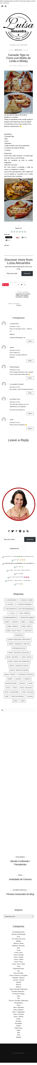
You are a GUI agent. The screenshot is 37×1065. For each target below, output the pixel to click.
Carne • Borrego (19, 955)
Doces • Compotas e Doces (19, 666)
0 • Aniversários (11, 600)
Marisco (18, 50)
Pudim (18, 1019)
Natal (30, 683)
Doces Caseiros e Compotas (18, 975)
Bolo (18, 948)
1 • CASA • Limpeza (23, 613)
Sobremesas (18, 1028)
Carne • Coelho (18, 959)
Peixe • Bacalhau (26, 687)
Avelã (11, 419)
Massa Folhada (11, 683)
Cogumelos (19, 635)
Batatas (15, 622)
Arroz (7, 622)
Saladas (30, 696)
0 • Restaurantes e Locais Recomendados (18, 609)
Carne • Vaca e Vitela (13, 631)
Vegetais (18, 1037)
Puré (6, 696)
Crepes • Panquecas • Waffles (19, 644)
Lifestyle (18, 982)
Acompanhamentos (10, 617)
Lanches (18, 679)
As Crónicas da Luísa (18, 939)
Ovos (8, 687)
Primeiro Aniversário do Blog (20, 894)
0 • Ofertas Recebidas (24, 604)
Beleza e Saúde (18, 943)
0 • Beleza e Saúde (26, 600)
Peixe (15, 687)
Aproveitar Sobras (27, 617)
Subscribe (27, 273)
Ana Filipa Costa (15, 399)
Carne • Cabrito (18, 957)
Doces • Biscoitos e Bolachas (19, 652)
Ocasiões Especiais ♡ (20, 890)
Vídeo (23, 701)
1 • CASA (11, 613)
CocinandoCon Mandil (16, 384)
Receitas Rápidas (18, 696)
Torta (18, 1035)
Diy (18, 971)
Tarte (18, 1032)
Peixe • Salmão (18, 1016)
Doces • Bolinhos (12, 657)
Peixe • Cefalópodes (12, 692)
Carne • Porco (26, 626)
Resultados (18, 1023)
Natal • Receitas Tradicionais (18, 989)
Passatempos (20, 857)
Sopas (15, 701)
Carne (31, 622)
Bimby (23, 622)
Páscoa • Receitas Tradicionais (18, 1000)
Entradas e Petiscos (26, 674)
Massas (22, 683)
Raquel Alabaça (14, 367)
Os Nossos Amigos (18, 993)
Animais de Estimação (19, 934)
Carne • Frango (12, 626)
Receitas (18, 1021)
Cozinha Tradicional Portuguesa (19, 639)
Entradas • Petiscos (18, 977)
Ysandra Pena (14, 323)
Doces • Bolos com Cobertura (19, 661)
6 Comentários (22, 282)
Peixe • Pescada (27, 692)
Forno (11, 282)
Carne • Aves (18, 952)
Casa (18, 966)
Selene (12, 347)
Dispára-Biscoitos (19, 648)
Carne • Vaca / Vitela (18, 964)
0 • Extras (9, 604)
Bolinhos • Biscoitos (18, 945)
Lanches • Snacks (18, 980)
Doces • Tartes (10, 674)
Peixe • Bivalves (18, 1009)
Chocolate (28, 631)
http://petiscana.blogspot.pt (17, 410)
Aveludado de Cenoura (20, 879)
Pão (18, 998)
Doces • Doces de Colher (19, 670)
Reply (30, 341)
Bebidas (18, 941)
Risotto (18, 1026)
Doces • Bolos (27, 657)
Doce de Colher (18, 973)
